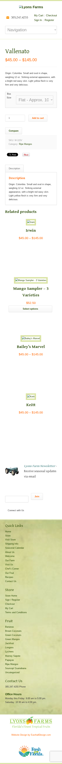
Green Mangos (12, 639)
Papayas (9, 660)
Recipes (9, 577)
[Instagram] (22, 515)
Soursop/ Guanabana (15, 668)
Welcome (9, 556)
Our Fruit (9, 573)
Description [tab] (14, 168)
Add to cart (38, 118)
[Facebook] (15, 515)
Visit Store (10, 539)
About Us (9, 552)
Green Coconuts (13, 635)
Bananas (9, 627)
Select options (30, 309)
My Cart (38, 15)
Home (8, 531)
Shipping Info (11, 543)
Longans (9, 647)
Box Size (9, 96)
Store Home (11, 595)
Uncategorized (12, 672)
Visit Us (9, 564)
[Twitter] (8, 515)
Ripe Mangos (25, 144)
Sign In (38, 20)
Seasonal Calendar (14, 548)
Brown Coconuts (13, 631)
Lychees (9, 651)
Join (37, 496)
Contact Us (10, 581)
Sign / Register (12, 600)
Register (49, 20)
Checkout (51, 15)
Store (8, 535)
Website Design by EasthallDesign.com (31, 735)
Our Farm (10, 560)
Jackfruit (9, 643)
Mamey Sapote (12, 656)
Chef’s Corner (12, 568)
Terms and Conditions (16, 612)
